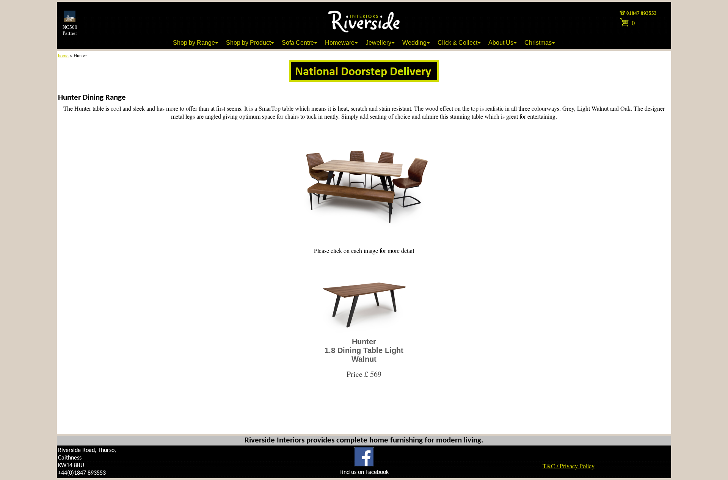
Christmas (538, 42)
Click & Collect (457, 42)
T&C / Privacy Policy (569, 466)
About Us (500, 42)
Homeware (340, 42)
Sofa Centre (298, 42)
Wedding (414, 42)
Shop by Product (248, 42)
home (63, 55)
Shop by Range (194, 42)
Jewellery (378, 42)
